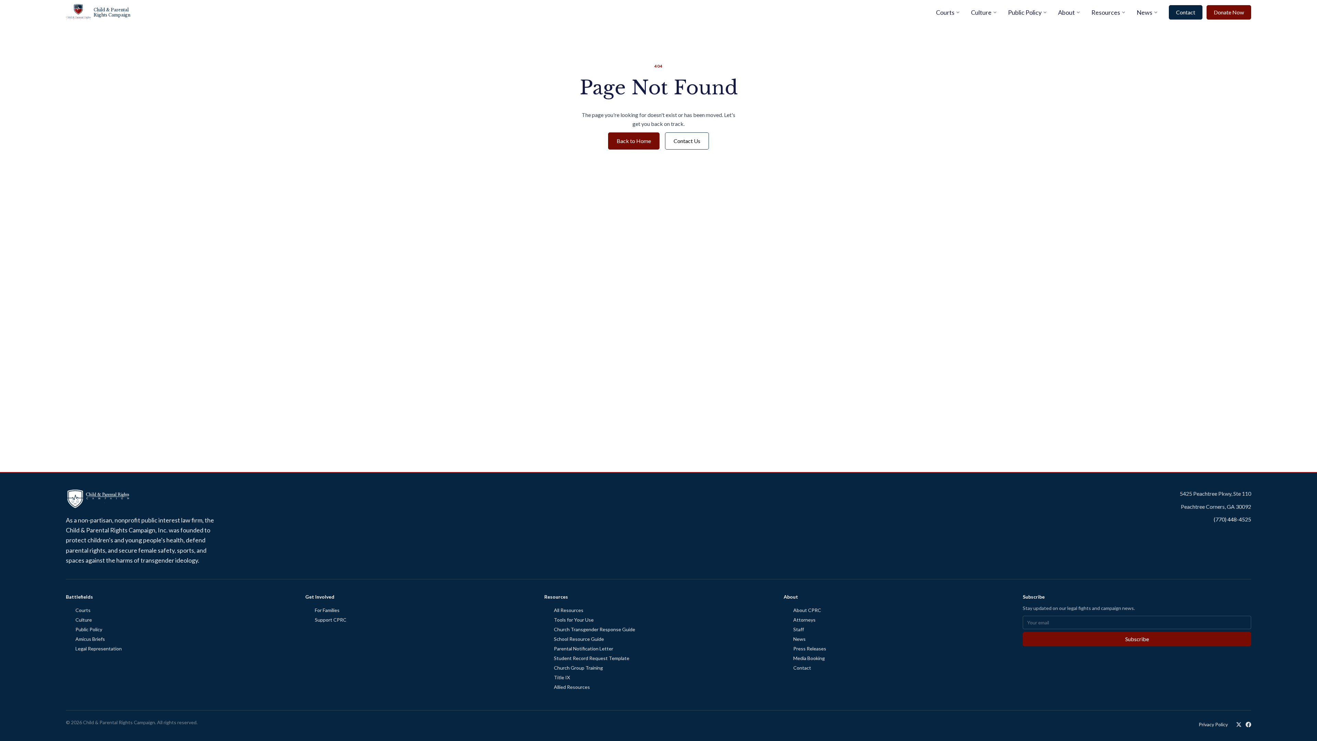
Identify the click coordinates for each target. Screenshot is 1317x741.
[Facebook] (1248, 724)
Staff (798, 629)
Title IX (562, 677)
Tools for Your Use (574, 620)
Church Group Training (578, 668)
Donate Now (1229, 12)
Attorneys (804, 620)
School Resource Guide (579, 639)
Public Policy (1025, 12)
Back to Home (634, 141)
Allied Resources (572, 687)
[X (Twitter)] (1239, 724)
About (1066, 12)
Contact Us (687, 141)
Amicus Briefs (90, 639)
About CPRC (807, 610)
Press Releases (809, 648)
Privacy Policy (1213, 724)
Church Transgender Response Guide (594, 629)
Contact (1185, 12)
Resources (1105, 12)
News (1144, 12)
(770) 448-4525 (1232, 519)
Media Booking (809, 658)
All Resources (568, 610)
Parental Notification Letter (583, 648)
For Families (327, 610)
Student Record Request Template (591, 658)
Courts (945, 12)
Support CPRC (330, 620)
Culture (981, 12)
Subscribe (1137, 639)
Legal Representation (98, 648)
